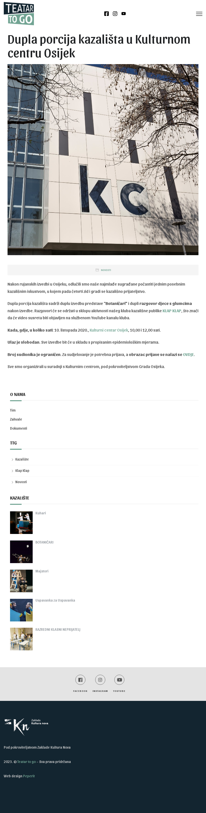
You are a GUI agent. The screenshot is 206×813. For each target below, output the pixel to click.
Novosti (106, 270)
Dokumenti (18, 428)
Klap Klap (22, 470)
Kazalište (22, 459)
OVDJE (188, 354)
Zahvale (16, 419)
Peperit (29, 776)
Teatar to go (26, 761)
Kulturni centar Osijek (109, 329)
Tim (13, 410)
